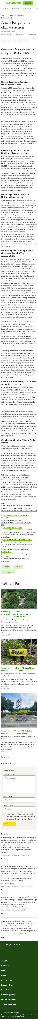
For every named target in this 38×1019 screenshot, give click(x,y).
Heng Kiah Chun (6, 749)
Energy (18, 668)
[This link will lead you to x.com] (10, 953)
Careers (4, 975)
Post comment (9, 824)
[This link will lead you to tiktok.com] (27, 953)
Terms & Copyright (8, 1004)
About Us (5, 8)
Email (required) (8, 805)
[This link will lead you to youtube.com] (22, 953)
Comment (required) (9, 774)
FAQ (3, 971)
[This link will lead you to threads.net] (14, 953)
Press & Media (6, 990)
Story (3, 15)
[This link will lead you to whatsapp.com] (18, 953)
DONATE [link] (28, 3)
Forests (17, 612)
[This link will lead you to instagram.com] (6, 953)
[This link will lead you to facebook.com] (2, 953)
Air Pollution (27, 731)
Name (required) (8, 796)
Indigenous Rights (21, 616)
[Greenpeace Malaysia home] (14, 3)
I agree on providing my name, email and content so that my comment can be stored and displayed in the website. (20, 816)
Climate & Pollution (16, 15)
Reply (3, 859)
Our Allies (19, 670)
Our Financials (6, 980)
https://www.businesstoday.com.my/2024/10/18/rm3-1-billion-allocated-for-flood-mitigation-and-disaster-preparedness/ (19, 534)
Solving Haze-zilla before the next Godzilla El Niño (18, 738)
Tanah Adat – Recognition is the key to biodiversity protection (15, 621)
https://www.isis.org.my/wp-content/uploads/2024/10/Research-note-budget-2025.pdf (16, 522)
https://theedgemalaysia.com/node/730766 (16, 539)
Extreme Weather (21, 733)
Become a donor (7, 985)
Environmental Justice (22, 614)
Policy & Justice (7, 18)
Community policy (8, 995)
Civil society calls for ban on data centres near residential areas (18, 675)
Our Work (15, 8)
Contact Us (5, 966)
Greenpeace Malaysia (13, 945)
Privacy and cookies (8, 999)
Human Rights (28, 668)
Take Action (27, 8)
